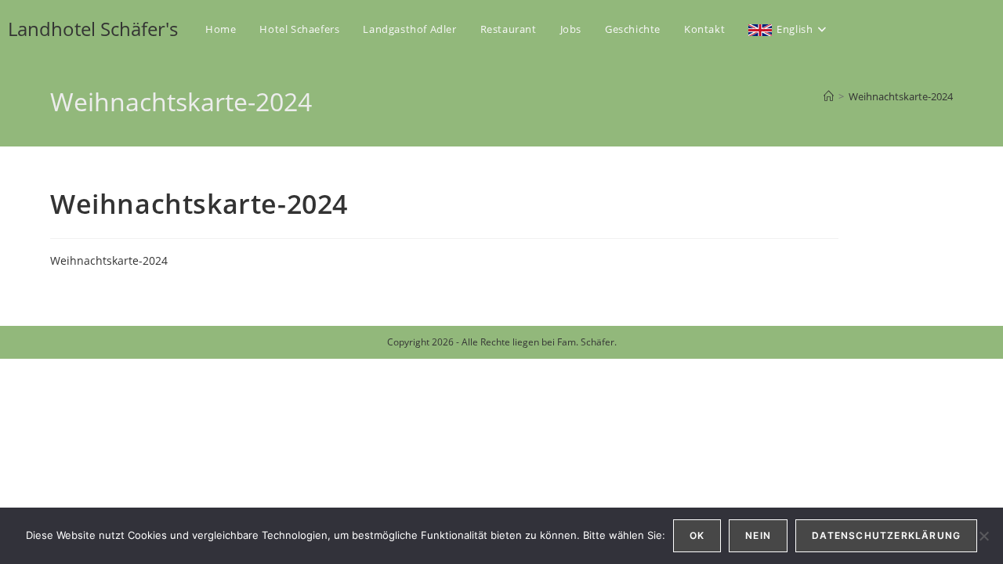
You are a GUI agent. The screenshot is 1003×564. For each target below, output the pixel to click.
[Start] (829, 96)
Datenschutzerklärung (886, 535)
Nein (758, 535)
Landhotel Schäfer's (93, 29)
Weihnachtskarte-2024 (901, 96)
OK (697, 535)
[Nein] (983, 536)
